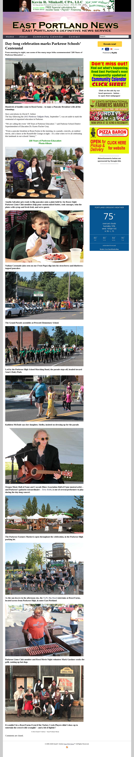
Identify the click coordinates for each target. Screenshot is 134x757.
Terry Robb (47, 489)
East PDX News (69, 744)
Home (10, 36)
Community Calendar (48, 36)
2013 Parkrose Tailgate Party (36, 116)
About (23, 36)
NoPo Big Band (50, 598)
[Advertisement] (109, 186)
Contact (74, 36)
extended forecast (109, 245)
